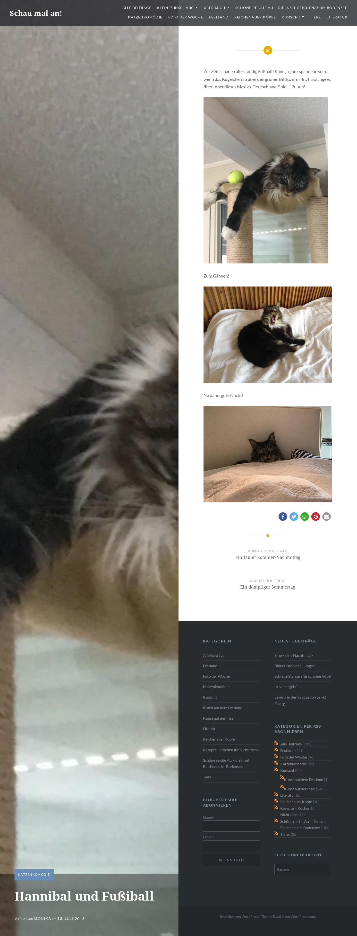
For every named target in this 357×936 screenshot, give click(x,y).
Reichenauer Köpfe (255, 17)
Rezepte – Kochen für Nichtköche (231, 749)
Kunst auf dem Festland (222, 707)
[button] (283, 516)
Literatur (337, 17)
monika (42, 918)
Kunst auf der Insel (218, 718)
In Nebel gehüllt (287, 686)
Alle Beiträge (136, 8)
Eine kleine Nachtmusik (293, 655)
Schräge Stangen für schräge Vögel (302, 676)
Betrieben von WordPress (239, 916)
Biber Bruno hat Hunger (294, 665)
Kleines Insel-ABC (175, 8)
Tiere (315, 17)
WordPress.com (303, 916)
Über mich (215, 8)
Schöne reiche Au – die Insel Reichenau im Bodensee (291, 8)
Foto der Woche (185, 17)
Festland (219, 17)
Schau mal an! (36, 13)
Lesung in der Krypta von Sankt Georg (300, 700)
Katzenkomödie (145, 17)
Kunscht (291, 17)
